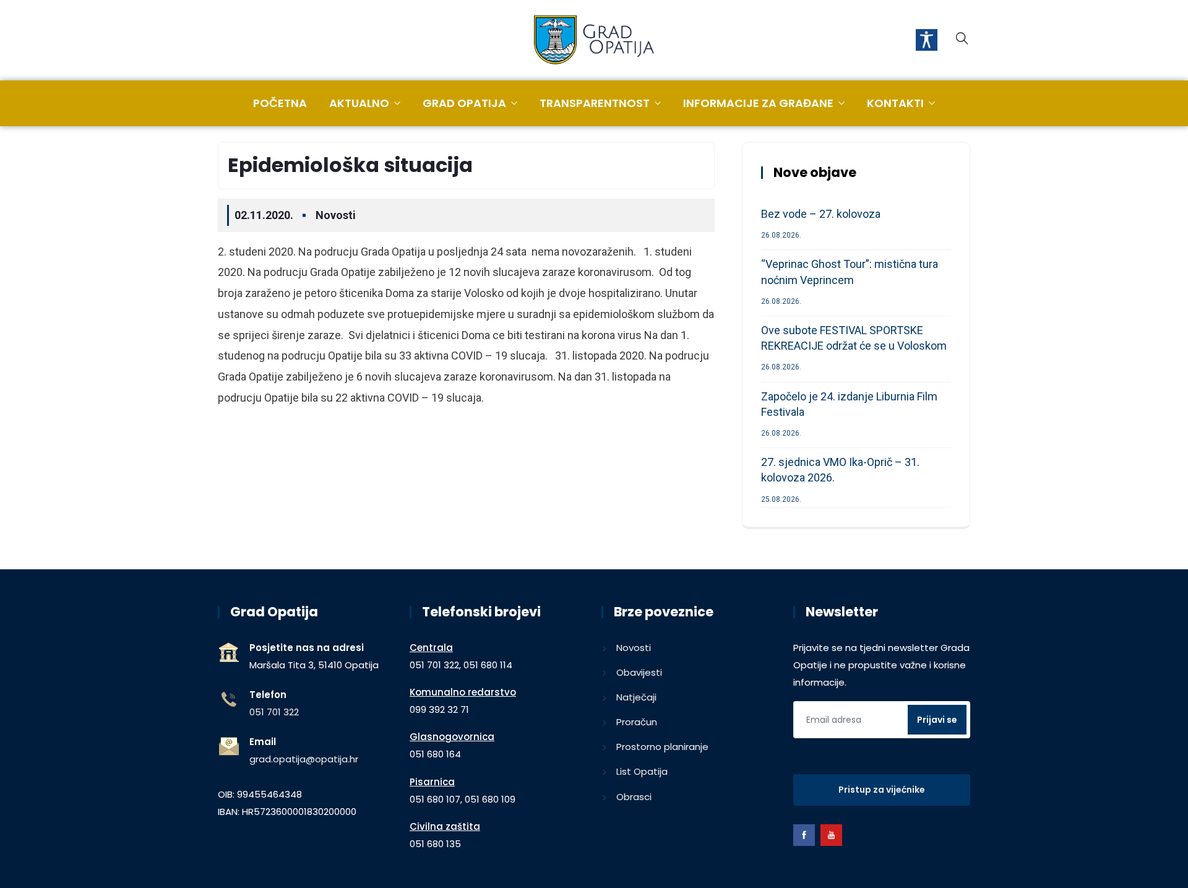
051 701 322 (274, 711)
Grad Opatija (464, 103)
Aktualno (359, 103)
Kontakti (895, 103)
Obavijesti (639, 672)
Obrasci (634, 796)
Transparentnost (595, 103)
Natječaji (636, 697)
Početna (280, 103)
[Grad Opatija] (594, 41)
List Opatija (642, 771)
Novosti (336, 215)
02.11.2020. (264, 215)
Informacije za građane (758, 103)
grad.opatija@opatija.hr (303, 758)
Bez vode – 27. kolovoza (820, 213)
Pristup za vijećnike (881, 789)
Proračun (636, 721)
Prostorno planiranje (662, 746)
